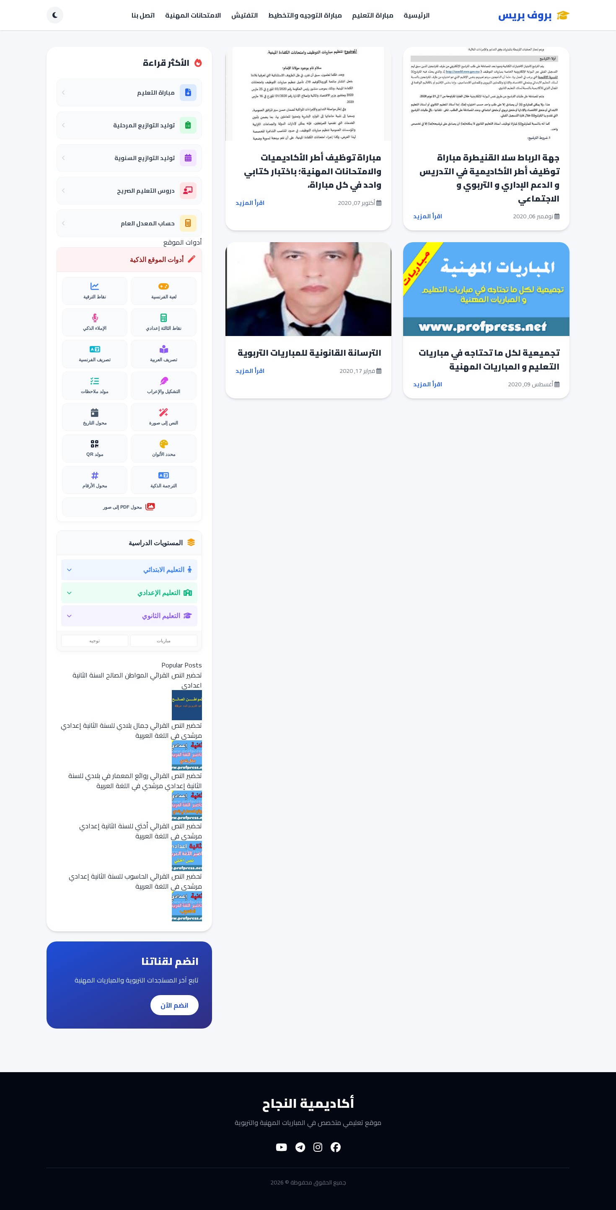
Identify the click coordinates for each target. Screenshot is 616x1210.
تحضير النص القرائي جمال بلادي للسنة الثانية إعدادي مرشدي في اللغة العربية (131, 730)
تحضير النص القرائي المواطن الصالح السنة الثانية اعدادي (137, 680)
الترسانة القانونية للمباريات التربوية (309, 352)
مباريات (164, 640)
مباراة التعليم (372, 15)
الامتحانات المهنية (193, 15)
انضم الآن (174, 1005)
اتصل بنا (143, 15)
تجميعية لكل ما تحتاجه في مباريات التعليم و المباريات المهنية (489, 359)
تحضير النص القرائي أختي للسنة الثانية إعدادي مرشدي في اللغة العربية (140, 831)
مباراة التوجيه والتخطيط (305, 15)
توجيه (94, 640)
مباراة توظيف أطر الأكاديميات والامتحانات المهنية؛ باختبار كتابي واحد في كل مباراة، (312, 171)
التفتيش (244, 15)
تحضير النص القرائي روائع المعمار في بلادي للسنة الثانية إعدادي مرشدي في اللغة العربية (135, 780)
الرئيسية (417, 15)
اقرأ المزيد (427, 216)
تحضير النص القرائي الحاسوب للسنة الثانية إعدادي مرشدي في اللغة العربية (135, 881)
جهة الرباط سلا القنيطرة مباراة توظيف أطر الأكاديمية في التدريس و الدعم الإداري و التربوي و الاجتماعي (489, 178)
